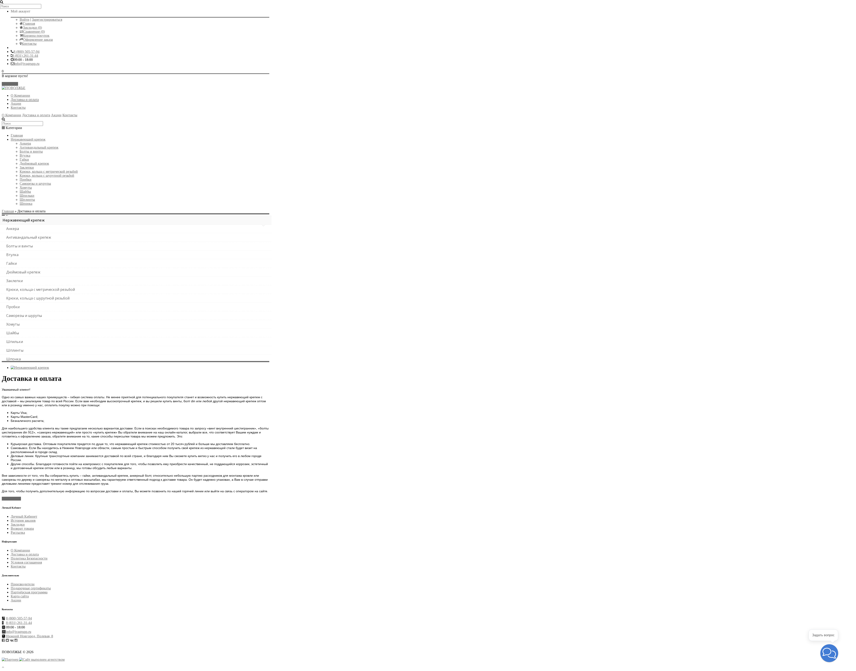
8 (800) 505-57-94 (26, 51)
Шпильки (27, 195)
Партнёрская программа (29, 592)
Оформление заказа (38, 39)
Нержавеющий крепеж (28, 139)
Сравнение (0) (34, 31)
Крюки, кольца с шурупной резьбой (47, 175)
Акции (16, 103)
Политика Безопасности (29, 558)
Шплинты (27, 199)
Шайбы (25, 191)
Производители (23, 584)
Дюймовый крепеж (34, 163)
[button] (829, 653)
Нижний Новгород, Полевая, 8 (29, 636)
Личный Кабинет (24, 516)
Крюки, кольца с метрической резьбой (49, 171)
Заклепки (27, 167)
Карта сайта (20, 596)
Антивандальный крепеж (39, 147)
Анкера (25, 143)
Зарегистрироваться (47, 19)
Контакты (29, 43)
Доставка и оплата (25, 99)
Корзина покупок (36, 35)
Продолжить (11, 499)
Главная (29, 23)
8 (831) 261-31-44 (25, 55)
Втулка (25, 155)
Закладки (18, 524)
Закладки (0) (32, 27)
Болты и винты (31, 151)
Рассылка (18, 532)
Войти (24, 19)
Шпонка (26, 203)
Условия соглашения (26, 562)
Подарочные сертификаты (31, 588)
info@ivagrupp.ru (26, 64)
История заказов (23, 520)
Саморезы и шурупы (35, 183)
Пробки (25, 179)
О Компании (20, 95)
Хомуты (26, 187)
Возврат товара (22, 528)
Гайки (24, 159)
